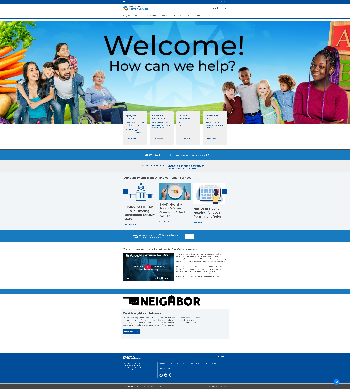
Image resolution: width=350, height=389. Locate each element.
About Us (162, 363)
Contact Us (181, 363)
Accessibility (148, 386)
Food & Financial (168, 15)
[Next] (224, 191)
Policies (138, 386)
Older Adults (184, 15)
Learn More (129, 224)
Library (190, 363)
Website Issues (211, 363)
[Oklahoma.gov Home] (124, 2)
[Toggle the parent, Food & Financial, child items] (175, 15)
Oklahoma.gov (128, 386)
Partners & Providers (201, 15)
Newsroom (199, 363)
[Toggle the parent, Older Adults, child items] (189, 15)
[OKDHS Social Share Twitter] (165, 375)
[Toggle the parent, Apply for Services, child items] (137, 15)
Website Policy (164, 368)
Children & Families (149, 15)
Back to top (221, 356)
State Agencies (222, 2)
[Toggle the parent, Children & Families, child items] (157, 15)
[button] (133, 138)
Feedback (158, 386)
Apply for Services (130, 15)
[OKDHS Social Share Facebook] (161, 375)
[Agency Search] (225, 8)
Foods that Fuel (165, 222)
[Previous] (125, 191)
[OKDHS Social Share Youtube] (170, 375)
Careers (171, 363)
